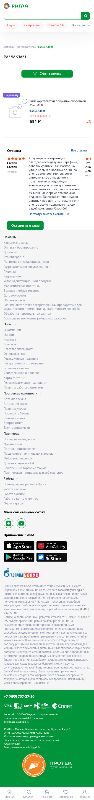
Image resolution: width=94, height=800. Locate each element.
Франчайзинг (13, 444)
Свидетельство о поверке (21, 373)
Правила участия (15, 409)
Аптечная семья (15, 399)
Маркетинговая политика (22, 286)
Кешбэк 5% (56, 25)
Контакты (10, 344)
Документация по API (19, 463)
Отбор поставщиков (18, 458)
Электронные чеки (17, 428)
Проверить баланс (16, 413)
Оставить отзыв (25, 226)
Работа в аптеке (15, 489)
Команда (10, 339)
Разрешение (12, 276)
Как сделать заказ (16, 243)
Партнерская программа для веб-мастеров (33, 473)
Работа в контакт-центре (21, 499)
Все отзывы (79, 150)
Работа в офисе (14, 494)
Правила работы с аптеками (23, 387)
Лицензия (10, 272)
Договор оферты (15, 295)
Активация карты (16, 404)
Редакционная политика (21, 359)
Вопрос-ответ (13, 423)
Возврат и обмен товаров (21, 291)
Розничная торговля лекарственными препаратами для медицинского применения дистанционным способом (43, 307)
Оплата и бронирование (21, 247)
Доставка (10, 252)
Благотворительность (19, 349)
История (10, 335)
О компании (12, 330)
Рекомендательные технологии (25, 383)
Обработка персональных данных (27, 314)
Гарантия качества (16, 368)
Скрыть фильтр (50, 74)
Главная (8, 47)
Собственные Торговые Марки (25, 468)
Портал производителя (20, 449)
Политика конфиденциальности (26, 262)
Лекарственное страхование (24, 363)
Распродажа (32, 25)
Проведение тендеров (19, 439)
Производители (25, 47)
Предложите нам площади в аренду (28, 454)
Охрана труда (13, 503)
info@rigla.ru (35, 747)
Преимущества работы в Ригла (25, 484)
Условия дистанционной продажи (27, 281)
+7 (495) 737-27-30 (19, 697)
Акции (11, 25)
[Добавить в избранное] (25, 102)
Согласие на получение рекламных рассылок (35, 318)
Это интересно (14, 257)
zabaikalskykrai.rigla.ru (71, 590)
